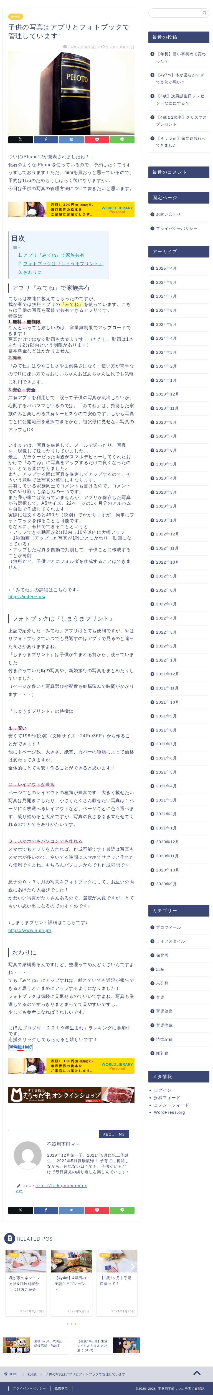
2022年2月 (166, 646)
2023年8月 (166, 422)
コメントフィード (171, 1105)
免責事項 (61, 1388)
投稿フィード (167, 1097)
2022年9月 (166, 576)
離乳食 (162, 1053)
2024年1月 (166, 380)
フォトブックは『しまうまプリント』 (63, 263)
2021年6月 (166, 758)
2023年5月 (166, 464)
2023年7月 (166, 436)
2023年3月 (166, 492)
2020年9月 (166, 884)
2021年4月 (166, 786)
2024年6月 (166, 310)
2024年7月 (166, 296)
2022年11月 (167, 548)
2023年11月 (167, 408)
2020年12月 (167, 842)
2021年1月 (166, 828)
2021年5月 (166, 772)
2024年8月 (166, 282)
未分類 (15, 16)
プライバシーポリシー (177, 229)
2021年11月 (167, 688)
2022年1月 (166, 660)
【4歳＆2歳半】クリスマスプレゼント (181, 121)
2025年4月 (166, 268)
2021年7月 (166, 744)
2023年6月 (166, 450)
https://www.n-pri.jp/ (29, 930)
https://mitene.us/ (26, 596)
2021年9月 (166, 716)
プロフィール (168, 927)
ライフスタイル (170, 941)
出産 (160, 969)
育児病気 (164, 1025)
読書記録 (164, 1039)
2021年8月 (166, 730)
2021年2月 (166, 814)
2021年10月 (167, 702)
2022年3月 (166, 632)
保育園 (162, 955)
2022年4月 (166, 618)
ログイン (163, 1090)
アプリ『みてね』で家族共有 (54, 255)
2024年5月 (166, 324)
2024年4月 (166, 338)
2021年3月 (166, 800)
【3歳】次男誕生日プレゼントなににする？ (180, 99)
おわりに (32, 272)
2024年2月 (166, 366)
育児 (160, 997)
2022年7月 (166, 604)
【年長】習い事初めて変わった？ (181, 57)
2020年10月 (167, 870)
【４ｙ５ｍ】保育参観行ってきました (181, 142)
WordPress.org (169, 1112)
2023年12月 (167, 394)
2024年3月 (166, 352)
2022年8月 (166, 590)
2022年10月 (167, 562)
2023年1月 (166, 520)
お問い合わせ (168, 214)
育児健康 (164, 1011)
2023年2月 (166, 506)
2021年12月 (167, 674)
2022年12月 (167, 534)
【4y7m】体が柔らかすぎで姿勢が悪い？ (180, 78)
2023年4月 (166, 478)
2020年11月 (167, 856)
